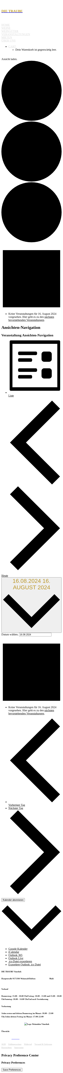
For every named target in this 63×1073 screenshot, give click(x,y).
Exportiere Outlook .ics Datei (24, 964)
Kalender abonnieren (13, 900)
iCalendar (13, 951)
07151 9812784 (42, 979)
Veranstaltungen (15, 34)
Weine (5, 28)
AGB (3, 1044)
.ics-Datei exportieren (20, 961)
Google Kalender (17, 948)
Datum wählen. (10, 634)
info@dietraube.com (10, 982)
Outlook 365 (15, 955)
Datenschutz (6, 1047)
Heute (4, 575)
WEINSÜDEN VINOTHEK (12, 1024)
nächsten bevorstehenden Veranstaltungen (31, 318)
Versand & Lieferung (43, 1044)
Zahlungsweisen (14, 1044)
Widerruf (28, 1044)
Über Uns (8, 40)
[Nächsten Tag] (35, 569)
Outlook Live (15, 958)
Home (5, 24)
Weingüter (9, 31)
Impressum (18, 1047)
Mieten (6, 37)
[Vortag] (35, 484)
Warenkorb (24, 1038)
